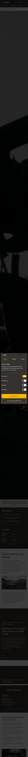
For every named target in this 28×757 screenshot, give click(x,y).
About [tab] (22, 359)
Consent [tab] (5, 359)
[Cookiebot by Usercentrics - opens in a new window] (20, 355)
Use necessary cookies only (14, 400)
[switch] (24, 380)
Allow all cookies (14, 396)
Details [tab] (14, 359)
